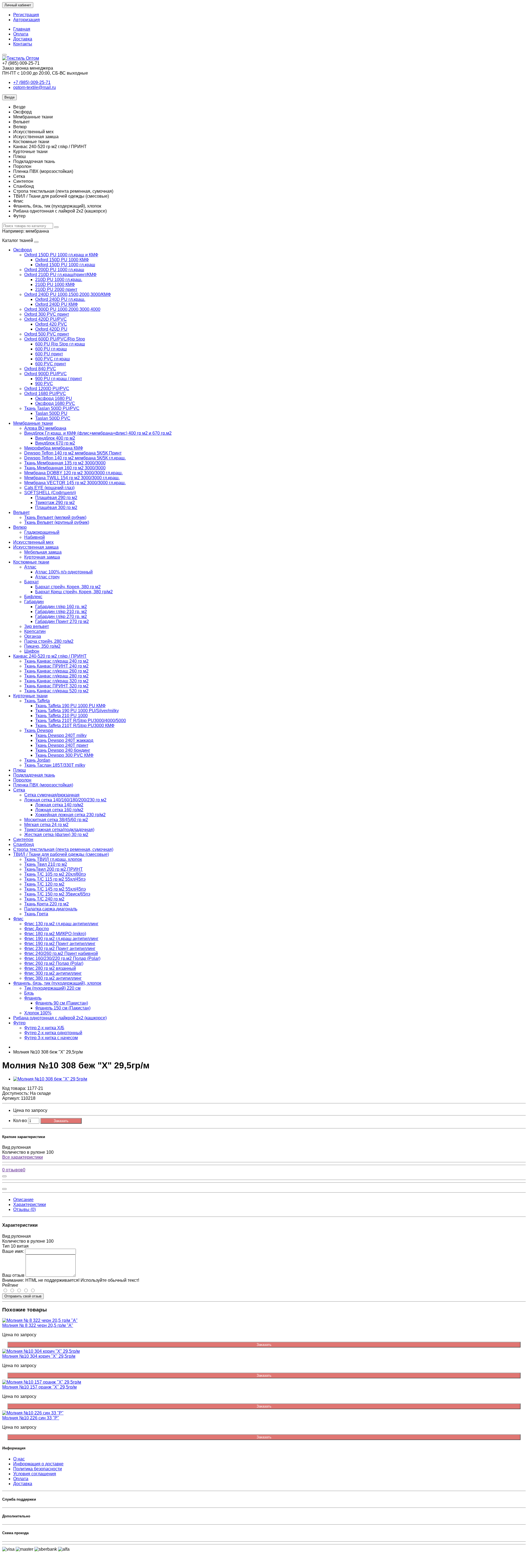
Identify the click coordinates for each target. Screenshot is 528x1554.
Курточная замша (42, 557)
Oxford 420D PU (51, 329)
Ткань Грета (36, 913)
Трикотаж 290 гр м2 (55, 502)
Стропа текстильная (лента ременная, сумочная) (63, 849)
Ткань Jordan (37, 760)
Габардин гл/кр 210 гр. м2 (61, 611)
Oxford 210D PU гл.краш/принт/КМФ (60, 274)
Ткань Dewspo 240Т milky (61, 735)
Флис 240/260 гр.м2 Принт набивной (61, 953)
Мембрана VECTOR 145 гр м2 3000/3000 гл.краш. (75, 482)
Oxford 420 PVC (51, 324)
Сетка (19, 790)
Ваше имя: (13, 1251)
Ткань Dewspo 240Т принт (61, 745)
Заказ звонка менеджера (27, 68)
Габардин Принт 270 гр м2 (62, 621)
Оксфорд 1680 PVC (55, 403)
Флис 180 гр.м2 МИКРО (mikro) (55, 933)
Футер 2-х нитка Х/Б (44, 1027)
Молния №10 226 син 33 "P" (30, 1418)
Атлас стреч (47, 577)
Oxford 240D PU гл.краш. (60, 299)
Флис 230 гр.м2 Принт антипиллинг (59, 948)
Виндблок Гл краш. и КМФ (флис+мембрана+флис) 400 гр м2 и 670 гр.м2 (98, 433)
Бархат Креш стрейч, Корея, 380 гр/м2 (74, 591)
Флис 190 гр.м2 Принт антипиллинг (59, 943)
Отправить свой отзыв (23, 1296)
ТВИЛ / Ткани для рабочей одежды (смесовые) (61, 854)
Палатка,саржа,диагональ (50, 909)
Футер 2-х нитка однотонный (53, 1032)
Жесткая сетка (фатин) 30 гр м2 (56, 834)
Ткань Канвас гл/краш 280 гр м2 (56, 676)
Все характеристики (22, 1157)
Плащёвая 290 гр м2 (56, 497)
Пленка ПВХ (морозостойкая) (43, 785)
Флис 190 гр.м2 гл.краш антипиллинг (61, 938)
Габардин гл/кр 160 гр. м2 (61, 606)
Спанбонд (23, 844)
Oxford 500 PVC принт (46, 334)
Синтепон (23, 839)
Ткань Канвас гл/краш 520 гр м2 (56, 690)
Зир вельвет (36, 626)
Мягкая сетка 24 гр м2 (46, 824)
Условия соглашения (34, 1473)
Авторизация (26, 19)
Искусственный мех (33, 542)
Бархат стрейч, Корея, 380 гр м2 (68, 586)
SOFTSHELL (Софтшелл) (50, 492)
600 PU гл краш (51, 349)
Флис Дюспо (36, 928)
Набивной (34, 537)
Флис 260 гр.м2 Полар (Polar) (53, 963)
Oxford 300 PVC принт (46, 314)
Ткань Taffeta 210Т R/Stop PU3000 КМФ (74, 725)
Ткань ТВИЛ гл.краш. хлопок (53, 859)
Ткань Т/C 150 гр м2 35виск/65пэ (57, 894)
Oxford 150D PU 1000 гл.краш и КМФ (61, 254)
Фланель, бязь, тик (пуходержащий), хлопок (57, 983)
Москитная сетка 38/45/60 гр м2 (56, 819)
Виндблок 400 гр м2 (55, 438)
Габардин (34, 601)
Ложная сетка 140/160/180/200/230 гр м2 (65, 800)
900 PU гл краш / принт (58, 378)
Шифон (31, 651)
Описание (23, 1199)
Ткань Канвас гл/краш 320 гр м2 (56, 681)
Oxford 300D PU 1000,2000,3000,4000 (62, 309)
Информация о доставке (38, 1464)
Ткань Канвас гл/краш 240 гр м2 (56, 661)
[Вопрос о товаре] (4, 1176)
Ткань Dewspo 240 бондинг (62, 750)
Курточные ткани (30, 695)
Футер (19, 1022)
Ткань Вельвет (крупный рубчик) (56, 522)
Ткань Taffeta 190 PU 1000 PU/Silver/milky (77, 710)
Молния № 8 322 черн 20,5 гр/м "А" (37, 1325)
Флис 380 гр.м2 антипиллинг (53, 978)
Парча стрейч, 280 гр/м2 (48, 641)
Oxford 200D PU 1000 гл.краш (54, 269)
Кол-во (20, 1120)
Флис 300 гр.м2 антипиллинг (53, 973)
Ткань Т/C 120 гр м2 (44, 884)
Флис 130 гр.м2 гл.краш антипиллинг (61, 923)
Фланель (33, 998)
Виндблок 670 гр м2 (55, 443)
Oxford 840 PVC (40, 368)
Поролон (22, 780)
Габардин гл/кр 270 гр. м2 (61, 616)
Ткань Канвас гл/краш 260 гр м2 (56, 671)
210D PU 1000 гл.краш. (58, 279)
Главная (21, 29)
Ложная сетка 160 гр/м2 (59, 809)
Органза (32, 636)
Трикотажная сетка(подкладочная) (59, 829)
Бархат (31, 581)
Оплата (20, 34)
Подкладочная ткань (34, 775)
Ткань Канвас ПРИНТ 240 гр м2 (56, 666)
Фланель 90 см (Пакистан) (61, 1003)
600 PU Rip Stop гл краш (60, 344)
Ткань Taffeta (37, 700)
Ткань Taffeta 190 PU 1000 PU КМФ (70, 705)
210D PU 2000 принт (56, 289)
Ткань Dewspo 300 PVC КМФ (64, 755)
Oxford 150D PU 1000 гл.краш (65, 264)
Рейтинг (10, 1285)
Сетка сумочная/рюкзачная (51, 795)
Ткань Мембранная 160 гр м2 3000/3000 (65, 468)
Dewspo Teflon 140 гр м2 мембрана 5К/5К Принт (73, 453)
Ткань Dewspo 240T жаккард (64, 740)
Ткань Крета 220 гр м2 (46, 904)
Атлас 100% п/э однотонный (64, 572)
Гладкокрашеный (41, 532)
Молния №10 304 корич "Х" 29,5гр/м (38, 1356)
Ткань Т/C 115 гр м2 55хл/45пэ (55, 879)
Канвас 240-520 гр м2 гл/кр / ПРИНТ (50, 656)
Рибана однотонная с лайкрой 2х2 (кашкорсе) (60, 1018)
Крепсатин (35, 631)
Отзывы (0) (24, 1209)
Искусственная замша (36, 547)
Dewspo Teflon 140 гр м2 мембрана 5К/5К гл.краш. (75, 458)
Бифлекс (33, 596)
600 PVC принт (50, 363)
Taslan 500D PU (51, 413)
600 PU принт (49, 354)
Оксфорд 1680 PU (53, 398)
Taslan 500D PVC (52, 418)
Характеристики (29, 1204)
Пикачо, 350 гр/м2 (42, 646)
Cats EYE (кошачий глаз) (49, 487)
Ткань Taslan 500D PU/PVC (51, 408)
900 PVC (44, 383)
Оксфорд (22, 249)
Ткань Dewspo (38, 730)
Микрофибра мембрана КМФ (53, 448)
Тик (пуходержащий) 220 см (52, 988)
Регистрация (26, 14)
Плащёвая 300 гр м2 (56, 507)
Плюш (19, 770)
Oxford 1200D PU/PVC (46, 388)
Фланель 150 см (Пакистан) (62, 1008)
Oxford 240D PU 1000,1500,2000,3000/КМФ (67, 294)
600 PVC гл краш (52, 358)
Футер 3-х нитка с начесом (51, 1037)
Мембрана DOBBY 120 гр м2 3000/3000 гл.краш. (73, 472)
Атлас (30, 567)
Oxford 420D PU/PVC (45, 319)
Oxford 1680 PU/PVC (45, 393)
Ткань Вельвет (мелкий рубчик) (55, 517)
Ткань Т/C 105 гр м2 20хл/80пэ (55, 874)
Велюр (20, 527)
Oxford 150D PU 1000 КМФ (62, 259)
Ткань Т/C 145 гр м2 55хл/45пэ (55, 889)
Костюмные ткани (31, 562)
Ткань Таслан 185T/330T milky (54, 765)
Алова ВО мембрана (45, 428)
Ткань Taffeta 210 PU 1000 (61, 715)
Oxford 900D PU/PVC (45, 373)
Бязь (29, 993)
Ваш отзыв (13, 1275)
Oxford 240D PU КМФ (56, 304)
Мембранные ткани (33, 423)
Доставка (22, 39)
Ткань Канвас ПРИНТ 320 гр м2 (56, 686)
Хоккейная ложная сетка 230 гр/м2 (70, 814)
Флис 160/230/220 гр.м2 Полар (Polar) (62, 958)
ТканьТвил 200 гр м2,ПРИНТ (53, 869)
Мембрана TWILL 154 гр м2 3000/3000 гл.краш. (72, 477)
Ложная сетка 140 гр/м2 (59, 804)
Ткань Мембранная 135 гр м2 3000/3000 (65, 463)
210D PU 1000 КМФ (55, 284)
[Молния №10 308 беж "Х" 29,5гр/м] (50, 1079)
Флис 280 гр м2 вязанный (50, 968)
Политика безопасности (37, 1468)
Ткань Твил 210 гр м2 (45, 864)
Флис (18, 918)
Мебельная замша (43, 552)
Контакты (22, 44)
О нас (19, 1459)
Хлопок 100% (37, 1013)
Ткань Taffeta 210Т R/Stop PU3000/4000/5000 (80, 720)
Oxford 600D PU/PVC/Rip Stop (54, 339)
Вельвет (21, 512)
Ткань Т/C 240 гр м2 (44, 899)
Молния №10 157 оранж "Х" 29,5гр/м (39, 1387)
